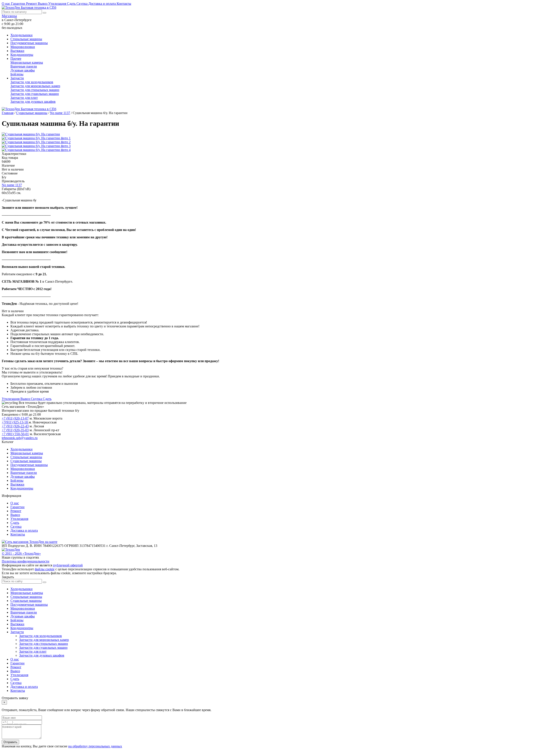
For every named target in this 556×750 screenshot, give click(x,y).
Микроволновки (22, 47)
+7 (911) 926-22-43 (15, 426)
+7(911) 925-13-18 (15, 422)
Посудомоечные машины (29, 43)
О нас (6, 3)
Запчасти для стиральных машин (34, 90)
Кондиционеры (21, 54)
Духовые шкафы (22, 70)
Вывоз (43, 3)
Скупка (82, 3)
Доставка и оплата (102, 3)
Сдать (71, 3)
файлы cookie (45, 569)
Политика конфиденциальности (25, 561)
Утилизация (57, 3)
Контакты (124, 3)
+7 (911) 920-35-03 (15, 430)
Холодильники (21, 35)
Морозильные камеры (26, 62)
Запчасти (17, 78)
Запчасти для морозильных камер (35, 86)
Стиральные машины (26, 39)
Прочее (15, 58)
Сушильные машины (26, 461)
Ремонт (32, 3)
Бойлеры (16, 74)
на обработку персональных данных (95, 746)
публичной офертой (68, 565)
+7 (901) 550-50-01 (15, 434)
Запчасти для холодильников (31, 82)
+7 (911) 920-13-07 (15, 418)
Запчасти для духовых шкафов (33, 101)
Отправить (10, 742)
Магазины (9, 16)
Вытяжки (17, 51)
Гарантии (18, 3)
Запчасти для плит (24, 98)
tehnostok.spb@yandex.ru (20, 438)
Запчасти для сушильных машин (34, 94)
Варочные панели (23, 66)
